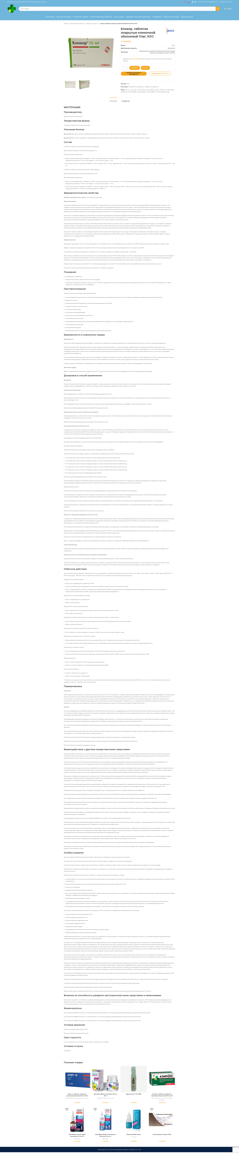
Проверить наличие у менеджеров (133, 73)
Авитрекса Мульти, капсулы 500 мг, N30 (105, 1095)
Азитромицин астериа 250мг (162, 1134)
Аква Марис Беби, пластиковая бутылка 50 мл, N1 (105, 1135)
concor (127, 90)
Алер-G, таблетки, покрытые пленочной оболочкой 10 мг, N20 (77, 1095)
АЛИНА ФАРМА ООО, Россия (105, 1098)
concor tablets (150, 90)
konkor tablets (142, 92)
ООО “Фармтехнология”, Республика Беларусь (162, 1099)
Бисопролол (171, 48)
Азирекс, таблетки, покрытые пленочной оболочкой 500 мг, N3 (162, 1095)
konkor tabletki (132, 92)
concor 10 (133, 90)
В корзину (134, 67)
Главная (66, 23)
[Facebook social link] (192, 2)
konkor (157, 90)
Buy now (145, 67)
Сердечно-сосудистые (92, 23)
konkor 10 (162, 90)
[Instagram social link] (195, 2)
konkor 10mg (170, 90)
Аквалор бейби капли (134, 1134)
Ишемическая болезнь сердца (165, 51)
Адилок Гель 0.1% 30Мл (133, 1094)
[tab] (113, 100)
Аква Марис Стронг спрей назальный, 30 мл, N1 (77, 1135)
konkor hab (124, 92)
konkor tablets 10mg (163, 92)
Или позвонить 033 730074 (160, 73)
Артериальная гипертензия (147, 51)
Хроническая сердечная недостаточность (162, 53)
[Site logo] (11, 8)
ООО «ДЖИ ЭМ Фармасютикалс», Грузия (77, 1098)
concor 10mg (141, 90)
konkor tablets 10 (151, 92)
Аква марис (77, 1138)
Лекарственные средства (77, 23)
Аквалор (133, 1137)
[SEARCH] (218, 9)
